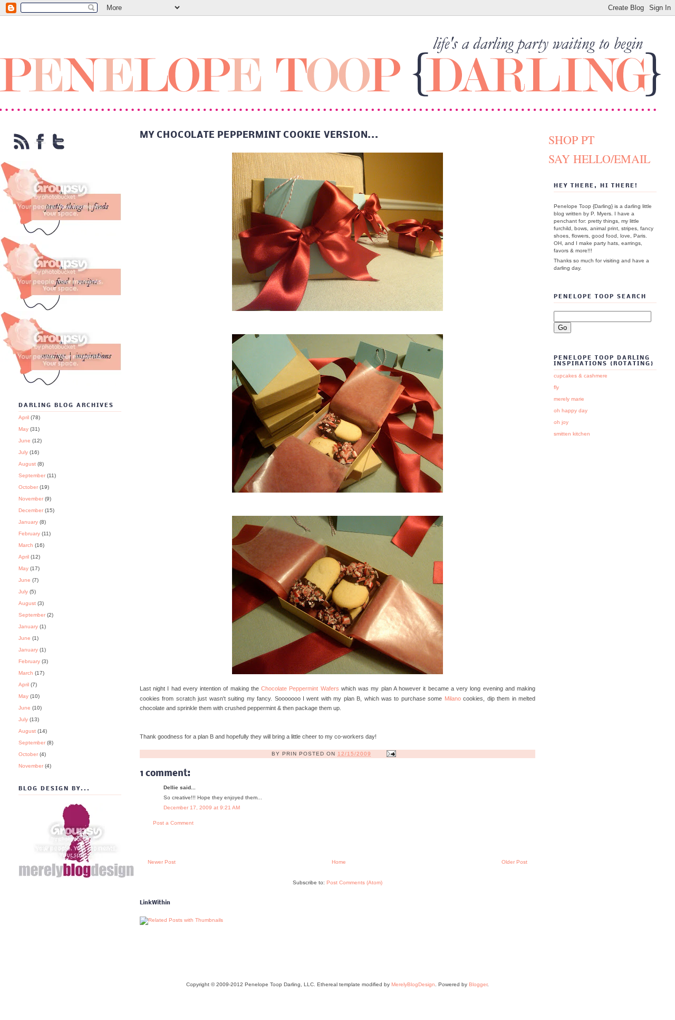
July (23, 452)
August (27, 464)
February (29, 533)
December (30, 510)
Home (339, 862)
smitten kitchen (572, 434)
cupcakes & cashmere (581, 376)
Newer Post (162, 862)
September (31, 475)
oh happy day (570, 410)
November (30, 499)
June (24, 440)
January (28, 522)
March (25, 545)
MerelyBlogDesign (413, 984)
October (28, 487)
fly (556, 387)
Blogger (478, 984)
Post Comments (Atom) (354, 882)
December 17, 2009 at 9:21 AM (201, 807)
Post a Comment (173, 823)
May (23, 429)
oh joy (561, 422)
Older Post (514, 862)
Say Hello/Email (599, 158)
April (23, 417)
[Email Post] (391, 754)
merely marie (569, 399)
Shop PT (571, 139)
